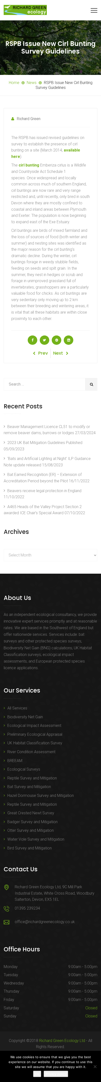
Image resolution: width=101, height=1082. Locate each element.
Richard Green (28, 118)
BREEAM (14, 760)
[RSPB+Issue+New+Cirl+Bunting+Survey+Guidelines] (44, 340)
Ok (37, 1074)
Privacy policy (56, 1074)
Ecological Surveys (23, 769)
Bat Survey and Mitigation (29, 786)
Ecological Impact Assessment (34, 725)
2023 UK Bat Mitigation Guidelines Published (44, 442)
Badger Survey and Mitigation (32, 821)
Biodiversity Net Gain (25, 717)
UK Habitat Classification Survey (34, 743)
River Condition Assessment (31, 751)
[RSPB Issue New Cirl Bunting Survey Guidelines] (32, 340)
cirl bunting (29, 165)
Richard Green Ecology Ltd (62, 1040)
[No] (94, 1066)
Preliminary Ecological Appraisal (34, 734)
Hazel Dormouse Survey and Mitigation (40, 795)
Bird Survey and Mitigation (29, 848)
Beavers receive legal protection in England (44, 490)
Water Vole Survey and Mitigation (35, 839)
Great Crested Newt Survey (30, 813)
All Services (17, 708)
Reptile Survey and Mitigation (32, 778)
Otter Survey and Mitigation (30, 830)
